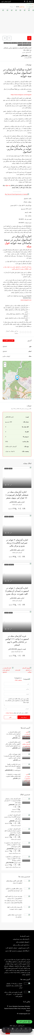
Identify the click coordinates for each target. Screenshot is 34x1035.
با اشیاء (29, 42)
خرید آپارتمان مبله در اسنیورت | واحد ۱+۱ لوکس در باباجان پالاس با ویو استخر (12, 844)
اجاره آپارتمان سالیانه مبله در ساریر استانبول (16, 305)
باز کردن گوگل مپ (8, 340)
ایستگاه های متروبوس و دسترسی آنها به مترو (17, 950)
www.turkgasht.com (26, 300)
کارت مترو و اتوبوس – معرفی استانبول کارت (17, 948)
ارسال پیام (24, 717)
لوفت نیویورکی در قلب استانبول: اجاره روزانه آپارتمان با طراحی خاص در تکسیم (12, 756)
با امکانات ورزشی (7, 42)
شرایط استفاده (9, 713)
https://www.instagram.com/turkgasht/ (21, 94)
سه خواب (25, 42)
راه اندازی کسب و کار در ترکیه (21, 945)
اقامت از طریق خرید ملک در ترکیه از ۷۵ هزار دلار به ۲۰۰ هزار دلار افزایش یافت (13, 994)
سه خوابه (7, 185)
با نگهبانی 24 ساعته (27, 45)
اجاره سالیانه (14, 42)
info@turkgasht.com (24, 1013)
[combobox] (17, 709)
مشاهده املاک (18, 680)
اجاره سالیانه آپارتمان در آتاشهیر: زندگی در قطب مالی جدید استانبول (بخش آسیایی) (12, 744)
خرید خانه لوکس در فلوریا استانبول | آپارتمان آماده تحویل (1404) (12, 766)
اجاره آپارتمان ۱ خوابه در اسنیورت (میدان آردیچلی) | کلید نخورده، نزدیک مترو (17, 591)
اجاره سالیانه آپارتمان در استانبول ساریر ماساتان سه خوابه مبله (13, 733)
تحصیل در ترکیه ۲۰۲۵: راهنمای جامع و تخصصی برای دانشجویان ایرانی (14, 985)
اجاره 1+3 (20, 42)
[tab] (29, 38)
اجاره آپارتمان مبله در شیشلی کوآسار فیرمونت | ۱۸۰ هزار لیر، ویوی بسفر (17, 495)
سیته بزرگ (20, 45)
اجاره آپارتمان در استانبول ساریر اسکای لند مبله (15, 307)
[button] (17, 377)
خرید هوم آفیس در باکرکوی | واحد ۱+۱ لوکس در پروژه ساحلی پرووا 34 (13, 858)
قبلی (19, 670)
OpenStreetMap (20, 398)
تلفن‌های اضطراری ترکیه (22, 942)
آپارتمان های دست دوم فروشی (21, 939)
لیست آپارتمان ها (24, 936)
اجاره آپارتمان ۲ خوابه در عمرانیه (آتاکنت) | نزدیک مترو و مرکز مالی (17, 543)
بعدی (16, 670)
